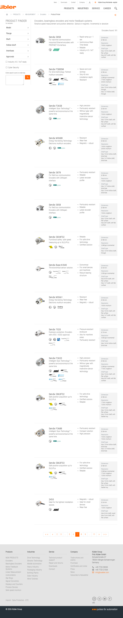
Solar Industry (32, 576)
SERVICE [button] (96, 8)
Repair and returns (56, 563)
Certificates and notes (79, 566)
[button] (90, 2)
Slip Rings (9, 578)
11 (94, 534)
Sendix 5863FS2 (57, 394)
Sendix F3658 (55, 105)
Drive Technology (33, 558)
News (55, 2)
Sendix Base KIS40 (58, 265)
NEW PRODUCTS (12, 558)
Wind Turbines (32, 579)
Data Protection (18, 600)
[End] (104, 534)
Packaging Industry (34, 570)
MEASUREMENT (30, 14)
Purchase (74, 563)
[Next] (99, 534)
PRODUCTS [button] (69, 8)
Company (82, 2)
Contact (73, 2)
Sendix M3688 (56, 138)
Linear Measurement (13, 572)
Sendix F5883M (56, 69)
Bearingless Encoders (14, 564)
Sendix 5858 (55, 37)
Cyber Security (13, 67)
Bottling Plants (32, 573)
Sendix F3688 (55, 428)
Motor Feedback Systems (12, 568)
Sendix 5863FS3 (57, 462)
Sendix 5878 (55, 172)
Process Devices (12, 587)
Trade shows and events (77, 559)
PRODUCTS (16, 14)
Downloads (64, 2)
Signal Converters (12, 581)
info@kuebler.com (102, 572)
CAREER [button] (107, 8)
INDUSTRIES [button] (83, 8)
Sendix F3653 (55, 358)
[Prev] (52, 534)
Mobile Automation (34, 564)
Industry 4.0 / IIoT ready (17, 62)
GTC (27, 600)
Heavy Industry (33, 567)
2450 (51, 499)
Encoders (43, 14)
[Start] (46, 534)
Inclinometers (11, 575)
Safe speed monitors (13, 590)
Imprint (8, 600)
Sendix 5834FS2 (57, 237)
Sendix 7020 (55, 329)
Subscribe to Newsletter (79, 575)
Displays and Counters (14, 584)
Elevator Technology (34, 561)
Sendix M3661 (56, 297)
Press (73, 569)
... (65, 534)
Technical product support (55, 559)
